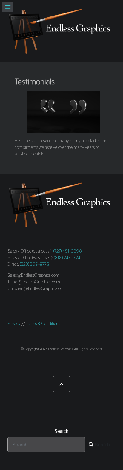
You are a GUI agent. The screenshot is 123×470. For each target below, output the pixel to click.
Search (101, 444)
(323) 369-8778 (34, 264)
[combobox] (46, 444)
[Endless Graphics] (61, 31)
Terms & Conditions (43, 323)
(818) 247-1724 (67, 257)
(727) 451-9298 (67, 251)
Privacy (14, 323)
